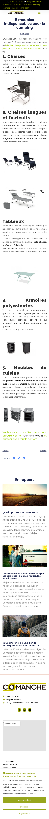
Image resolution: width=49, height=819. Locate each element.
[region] (24, 794)
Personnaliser (24, 807)
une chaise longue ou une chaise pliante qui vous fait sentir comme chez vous (25, 138)
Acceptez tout (24, 800)
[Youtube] (29, 710)
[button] (39, 13)
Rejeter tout (24, 814)
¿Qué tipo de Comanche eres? (20, 512)
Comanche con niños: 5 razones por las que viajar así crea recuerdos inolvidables (23, 576)
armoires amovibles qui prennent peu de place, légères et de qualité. (25, 323)
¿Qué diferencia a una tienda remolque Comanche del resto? (21, 644)
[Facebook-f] (19, 710)
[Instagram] (24, 710)
